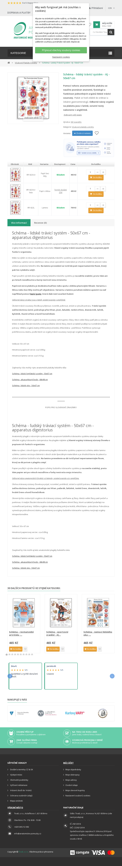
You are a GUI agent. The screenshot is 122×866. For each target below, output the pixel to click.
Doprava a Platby (18, 12)
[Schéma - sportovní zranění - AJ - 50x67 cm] (61, 612)
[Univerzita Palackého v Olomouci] (19, 713)
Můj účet (68, 762)
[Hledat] (111, 32)
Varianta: (67, 133)
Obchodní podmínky (19, 780)
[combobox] (102, 32)
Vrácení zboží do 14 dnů (21, 790)
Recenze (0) (40, 222)
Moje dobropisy (72, 774)
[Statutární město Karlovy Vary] (74, 713)
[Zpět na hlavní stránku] (8, 62)
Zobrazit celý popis (65, 115)
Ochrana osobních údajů (21, 795)
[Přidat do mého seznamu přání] (96, 133)
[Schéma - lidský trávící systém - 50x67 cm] (15, 174)
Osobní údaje (71, 785)
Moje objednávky (73, 769)
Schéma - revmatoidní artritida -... (21, 633)
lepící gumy (35, 294)
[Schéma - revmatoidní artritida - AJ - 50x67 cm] (24, 612)
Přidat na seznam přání (25, 649)
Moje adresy (71, 780)
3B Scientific (76, 122)
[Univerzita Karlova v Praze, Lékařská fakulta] (47, 713)
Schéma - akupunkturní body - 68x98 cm (30, 379)
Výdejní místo (16, 774)
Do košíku (97, 177)
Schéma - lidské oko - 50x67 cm (26, 385)
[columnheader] (15, 164)
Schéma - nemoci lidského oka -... (97, 633)
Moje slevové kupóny (75, 790)
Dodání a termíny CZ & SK (21, 769)
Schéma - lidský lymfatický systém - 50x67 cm (32, 373)
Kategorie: (67, 127)
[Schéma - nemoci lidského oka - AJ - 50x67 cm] (98, 612)
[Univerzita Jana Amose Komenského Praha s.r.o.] (102, 713)
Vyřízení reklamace (18, 785)
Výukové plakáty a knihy (83, 127)
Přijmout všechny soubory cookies (61, 50)
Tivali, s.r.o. (23, 851)
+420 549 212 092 (21, 826)
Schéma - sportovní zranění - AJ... (57, 633)
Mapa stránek (16, 800)
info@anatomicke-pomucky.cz (27, 833)
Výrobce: (66, 122)
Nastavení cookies (61, 57)
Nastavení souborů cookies (77, 795)
